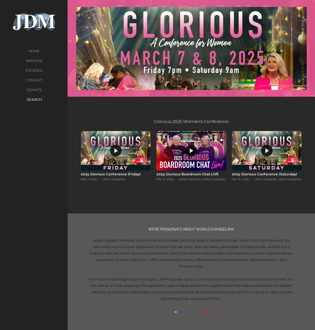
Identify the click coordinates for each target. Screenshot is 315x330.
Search (34, 99)
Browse (34, 60)
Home (34, 51)
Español (34, 70)
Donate (34, 90)
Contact (34, 80)
